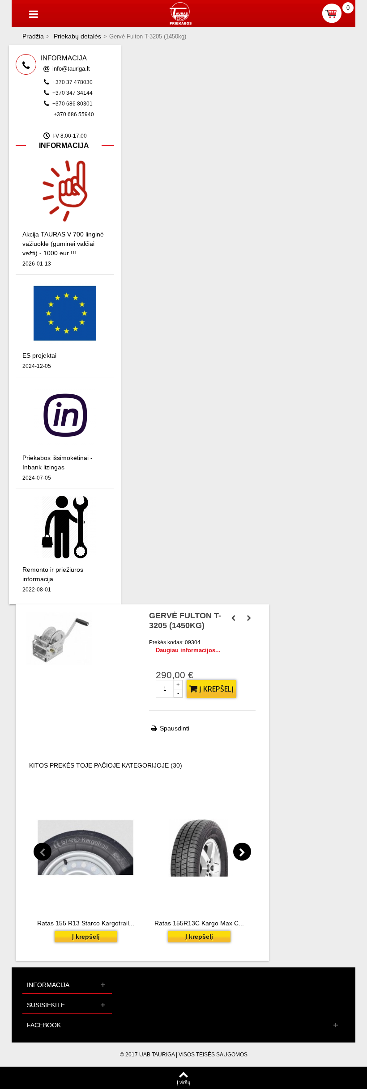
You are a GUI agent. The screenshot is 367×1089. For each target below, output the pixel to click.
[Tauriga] (180, 12)
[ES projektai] (65, 312)
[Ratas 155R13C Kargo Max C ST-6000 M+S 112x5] (199, 847)
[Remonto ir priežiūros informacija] (65, 526)
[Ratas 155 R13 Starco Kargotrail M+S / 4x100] (86, 847)
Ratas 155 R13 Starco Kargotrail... (85, 923)
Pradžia (33, 36)
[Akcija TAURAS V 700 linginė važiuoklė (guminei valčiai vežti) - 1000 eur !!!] (65, 191)
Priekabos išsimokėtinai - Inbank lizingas (57, 462)
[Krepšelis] (332, 13)
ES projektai (39, 355)
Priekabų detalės (77, 36)
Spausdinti (174, 728)
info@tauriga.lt (71, 68)
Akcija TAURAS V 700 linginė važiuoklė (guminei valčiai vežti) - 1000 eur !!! (63, 244)
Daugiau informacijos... (188, 650)
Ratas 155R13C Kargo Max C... (199, 923)
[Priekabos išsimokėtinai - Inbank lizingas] (65, 414)
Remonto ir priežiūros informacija (52, 574)
